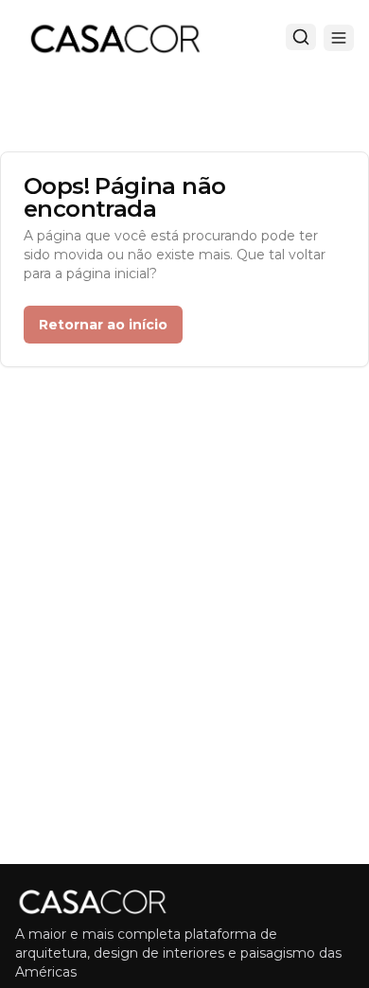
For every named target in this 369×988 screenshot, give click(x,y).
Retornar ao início (103, 324)
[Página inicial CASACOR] (114, 38)
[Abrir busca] (301, 37)
